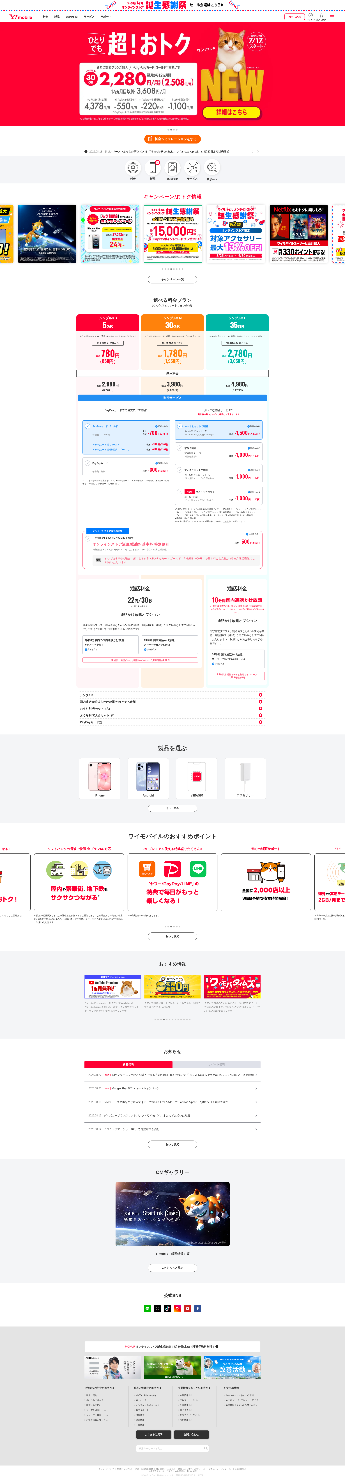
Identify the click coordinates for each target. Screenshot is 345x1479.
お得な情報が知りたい (97, 1420)
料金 (45, 16)
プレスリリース (187, 1400)
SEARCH (206, 1448)
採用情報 (184, 1420)
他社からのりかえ (95, 1400)
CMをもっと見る (172, 1267)
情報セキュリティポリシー (190, 1469)
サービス (89, 16)
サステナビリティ (188, 1415)
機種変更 (140, 1415)
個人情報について (164, 1469)
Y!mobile (20, 16)
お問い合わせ (191, 1434)
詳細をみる (255, 491)
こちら (226, 521)
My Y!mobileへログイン (147, 1395)
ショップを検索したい (97, 1415)
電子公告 (184, 1410)
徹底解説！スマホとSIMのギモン (241, 1405)
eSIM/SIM (72, 16)
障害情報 (140, 1420)
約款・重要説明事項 (144, 1469)
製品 (57, 16)
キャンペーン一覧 (172, 279)
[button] (168, 130)
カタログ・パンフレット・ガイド (242, 1400)
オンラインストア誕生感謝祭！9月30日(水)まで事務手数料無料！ (170, 1346)
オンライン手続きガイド (148, 1405)
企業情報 (184, 1395)
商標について (123, 1469)
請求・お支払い (93, 1405)
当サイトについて (106, 1469)
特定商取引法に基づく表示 (160, 1471)
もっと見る (172, 808)
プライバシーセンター (218, 1469)
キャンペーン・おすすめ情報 (240, 1395)
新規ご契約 (91, 1395)
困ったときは (142, 1400)
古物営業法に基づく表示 (186, 1471)
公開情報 (184, 1405)
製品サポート (142, 1410)
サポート (106, 16)
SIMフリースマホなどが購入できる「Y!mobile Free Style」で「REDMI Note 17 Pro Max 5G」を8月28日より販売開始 (167, 151)
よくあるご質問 (153, 1434)
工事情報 (140, 1425)
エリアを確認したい (96, 1410)
